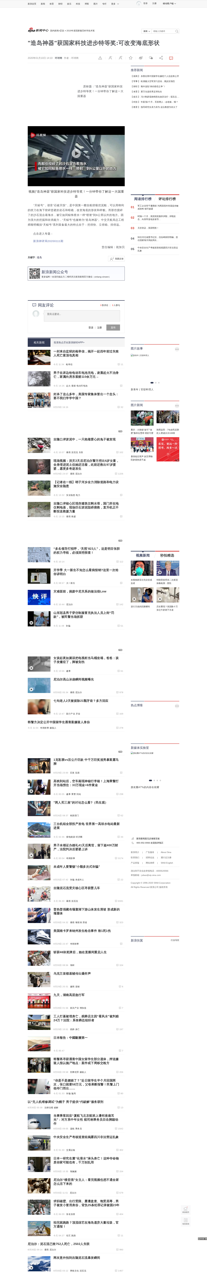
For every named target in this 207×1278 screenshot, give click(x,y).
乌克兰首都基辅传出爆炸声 (72, 973)
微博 (141, 58)
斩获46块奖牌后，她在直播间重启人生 (80, 952)
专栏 (104, 4)
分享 (161, 58)
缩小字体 (110, 58)
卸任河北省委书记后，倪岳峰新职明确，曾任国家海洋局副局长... (158, 238)
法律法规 (48, 1107)
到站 (79, 794)
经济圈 (79, 837)
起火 (68, 386)
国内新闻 (54, 30)
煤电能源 (70, 837)
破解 (56, 1107)
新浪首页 (32, 4)
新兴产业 (74, 1008)
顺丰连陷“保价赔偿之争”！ (153, 86)
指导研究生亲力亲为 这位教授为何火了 (159, 107)
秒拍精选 (167, 555)
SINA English (167, 863)
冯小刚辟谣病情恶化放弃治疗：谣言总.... (160, 97)
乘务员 (78, 1128)
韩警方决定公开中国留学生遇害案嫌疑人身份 (59, 722)
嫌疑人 (53, 728)
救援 (73, 516)
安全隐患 (70, 495)
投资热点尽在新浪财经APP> (69, 342)
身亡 (77, 1029)
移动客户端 (168, 3)
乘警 (73, 794)
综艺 (68, 1235)
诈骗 (68, 626)
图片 (95, 4)
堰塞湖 (78, 922)
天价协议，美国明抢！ (148, 228)
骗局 (73, 1093)
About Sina (166, 852)
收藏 (131, 58)
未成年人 (79, 879)
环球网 (58, 58)
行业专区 (175, 940)
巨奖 (72, 773)
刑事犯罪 (74, 1072)
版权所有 (163, 887)
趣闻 (72, 986)
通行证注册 (166, 857)
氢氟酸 (73, 1171)
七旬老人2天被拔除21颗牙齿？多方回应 (81, 700)
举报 (100, 58)
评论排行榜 (167, 199)
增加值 (83, 1008)
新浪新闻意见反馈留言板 (148, 838)
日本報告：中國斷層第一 (70, 1037)
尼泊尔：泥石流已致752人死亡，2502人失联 (59, 1244)
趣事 (68, 671)
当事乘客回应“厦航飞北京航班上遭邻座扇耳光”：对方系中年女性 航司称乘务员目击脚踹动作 (85, 1119)
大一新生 (70, 583)
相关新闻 (39, 342)
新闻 (43, 4)
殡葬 (72, 1029)
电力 (78, 495)
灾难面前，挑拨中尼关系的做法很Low (79, 591)
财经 (60, 4)
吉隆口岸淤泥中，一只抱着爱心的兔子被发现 (84, 439)
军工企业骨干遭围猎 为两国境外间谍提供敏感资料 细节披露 (158, 207)
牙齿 (78, 714)
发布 (113, 327)
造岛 (39, 257)
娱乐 (69, 4)
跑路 (73, 1235)
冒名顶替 (70, 1214)
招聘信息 (150, 857)
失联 (81, 452)
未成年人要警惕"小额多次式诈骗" (76, 866)
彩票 (77, 773)
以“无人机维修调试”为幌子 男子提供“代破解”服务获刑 (66, 1101)
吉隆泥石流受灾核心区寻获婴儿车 (76, 888)
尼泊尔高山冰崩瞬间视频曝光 (73, 679)
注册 (154, 3)
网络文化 (74, 1271)
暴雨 (68, 452)
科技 (78, 4)
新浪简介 (135, 852)
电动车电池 (82, 386)
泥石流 (74, 452)
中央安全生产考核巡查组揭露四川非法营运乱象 (86, 1137)
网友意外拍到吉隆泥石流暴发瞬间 (76, 1257)
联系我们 (135, 857)
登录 (90, 327)
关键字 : (32, 257)
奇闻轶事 (44, 728)
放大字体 (120, 58)
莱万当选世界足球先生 (151, 91)
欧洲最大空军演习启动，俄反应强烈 (158, 81)
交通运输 (70, 1150)
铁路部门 (74, 815)
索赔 (73, 386)
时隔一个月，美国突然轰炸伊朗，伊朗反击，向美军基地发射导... (157, 217)
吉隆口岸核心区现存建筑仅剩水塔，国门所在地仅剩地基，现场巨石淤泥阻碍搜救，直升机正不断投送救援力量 (86, 507)
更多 (113, 4)
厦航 (72, 1128)
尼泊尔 (78, 474)
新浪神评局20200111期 (48, 241)
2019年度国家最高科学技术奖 (81, 30)
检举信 (69, 364)
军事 (135, 81)
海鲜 (72, 965)
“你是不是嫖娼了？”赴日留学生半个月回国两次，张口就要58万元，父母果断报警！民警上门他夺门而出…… (86, 1084)
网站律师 (150, 863)
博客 (87, 4)
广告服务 (150, 852)
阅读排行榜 (143, 199)
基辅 (77, 986)
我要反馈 (119, 258)
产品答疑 (135, 863)
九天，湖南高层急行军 (69, 995)
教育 (135, 107)
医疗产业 (70, 714)
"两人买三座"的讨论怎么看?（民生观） (80, 802)
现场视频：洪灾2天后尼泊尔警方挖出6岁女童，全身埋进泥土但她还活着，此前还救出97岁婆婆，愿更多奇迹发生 (86, 464)
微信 (151, 58)
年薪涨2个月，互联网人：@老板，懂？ (159, 102)
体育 (52, 4)
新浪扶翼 (137, 940)
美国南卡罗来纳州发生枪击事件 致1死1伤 (82, 930)
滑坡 (85, 922)
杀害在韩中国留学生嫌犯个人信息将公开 (160, 76)
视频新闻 (143, 555)
